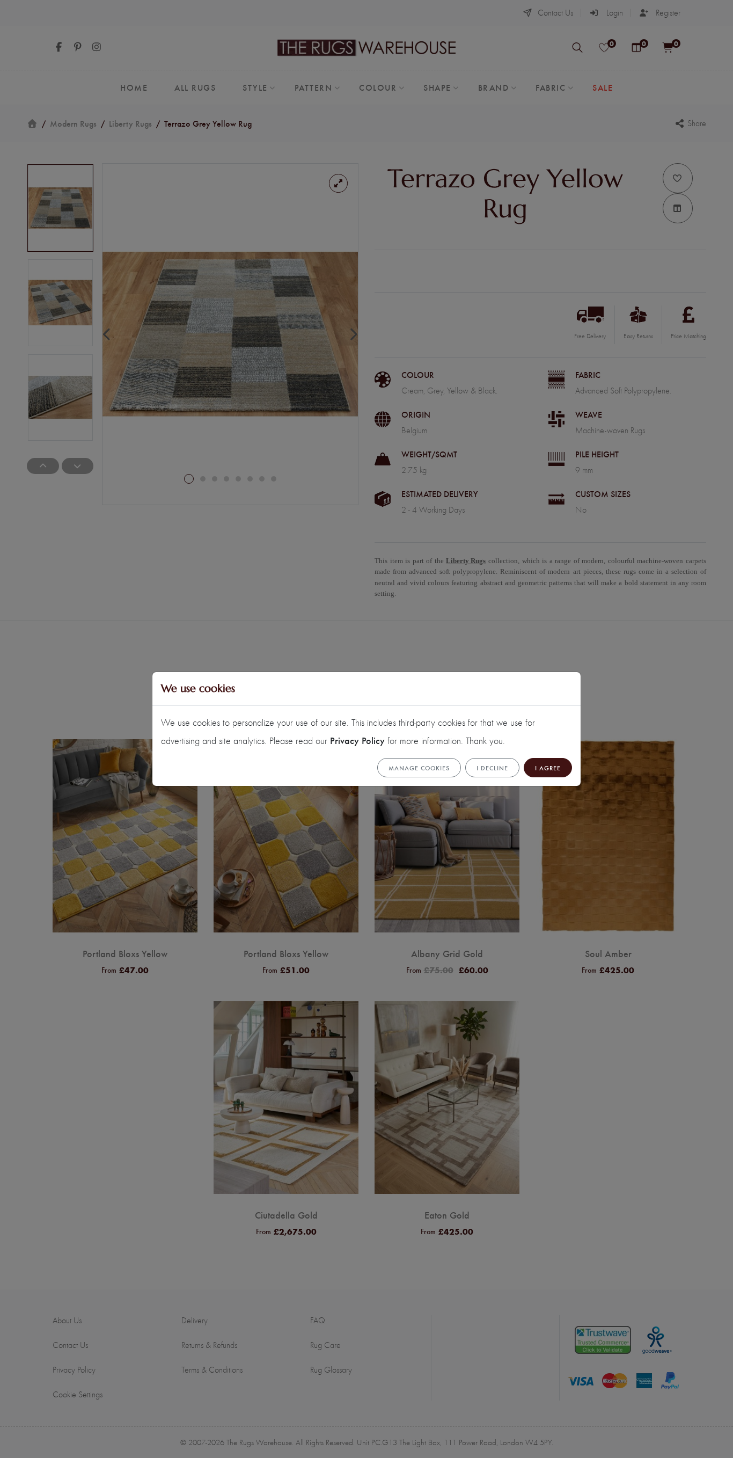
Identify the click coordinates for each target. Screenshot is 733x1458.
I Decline (492, 767)
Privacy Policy (357, 740)
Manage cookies (419, 767)
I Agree (548, 767)
